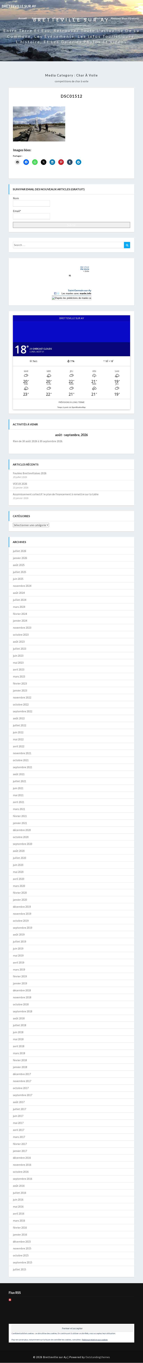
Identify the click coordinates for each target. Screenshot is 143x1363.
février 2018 (20, 1060)
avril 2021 (18, 802)
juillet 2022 (19, 725)
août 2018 (19, 1018)
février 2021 (20, 816)
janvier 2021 (20, 823)
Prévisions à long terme (71, 402)
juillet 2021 (19, 781)
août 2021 (19, 774)
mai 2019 (18, 955)
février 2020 (20, 892)
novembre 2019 (22, 913)
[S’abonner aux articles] (10, 1301)
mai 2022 (18, 739)
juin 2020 (18, 865)
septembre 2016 (22, 1178)
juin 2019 (18, 948)
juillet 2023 (19, 648)
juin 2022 (18, 732)
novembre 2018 (22, 997)
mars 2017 (19, 1137)
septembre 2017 (22, 1095)
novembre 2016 (22, 1164)
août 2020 (19, 851)
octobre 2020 (21, 837)
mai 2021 (18, 795)
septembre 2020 (22, 844)
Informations (80, 18)
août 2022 (19, 718)
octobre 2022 (21, 704)
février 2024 (20, 614)
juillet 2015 (19, 1269)
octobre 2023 (21, 634)
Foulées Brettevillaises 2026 (29, 473)
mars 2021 (19, 809)
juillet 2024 (19, 599)
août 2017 (19, 1102)
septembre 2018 (22, 1011)
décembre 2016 (22, 1157)
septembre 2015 (22, 1262)
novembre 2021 (22, 753)
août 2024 (19, 592)
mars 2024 (19, 607)
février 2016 (20, 1227)
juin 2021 (18, 788)
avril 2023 (18, 669)
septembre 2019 (22, 927)
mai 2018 (18, 1039)
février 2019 (20, 976)
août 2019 (19, 934)
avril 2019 (18, 962)
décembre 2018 (22, 990)
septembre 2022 (22, 711)
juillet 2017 (19, 1109)
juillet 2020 (19, 858)
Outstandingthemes (97, 1357)
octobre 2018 (21, 1004)
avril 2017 (18, 1130)
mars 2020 (19, 886)
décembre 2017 (22, 1074)
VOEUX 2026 (20, 483)
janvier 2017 (20, 1151)
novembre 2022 (22, 697)
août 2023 (19, 641)
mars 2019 (19, 969)
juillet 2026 (19, 551)
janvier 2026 (20, 558)
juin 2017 (18, 1116)
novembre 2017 (22, 1081)
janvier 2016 (20, 1234)
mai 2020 (18, 872)
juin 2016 (18, 1199)
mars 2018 (19, 1053)
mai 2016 (18, 1206)
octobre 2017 (21, 1088)
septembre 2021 (22, 767)
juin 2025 (18, 578)
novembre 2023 (22, 627)
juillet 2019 (19, 941)
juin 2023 (18, 655)
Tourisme (59, 18)
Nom (16, 198)
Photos (99, 18)
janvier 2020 (20, 899)
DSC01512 (71, 96)
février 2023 (20, 683)
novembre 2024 (22, 585)
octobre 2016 (21, 1171)
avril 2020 (18, 879)
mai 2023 (18, 662)
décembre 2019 (22, 906)
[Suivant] (118, 435)
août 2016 (19, 1185)
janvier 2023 (20, 690)
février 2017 (20, 1144)
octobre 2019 (21, 920)
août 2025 (19, 565)
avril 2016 (18, 1213)
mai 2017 (18, 1123)
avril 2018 (18, 1046)
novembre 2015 (22, 1248)
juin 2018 (18, 1032)
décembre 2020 (22, 830)
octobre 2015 (21, 1255)
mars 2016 (19, 1220)
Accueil (22, 18)
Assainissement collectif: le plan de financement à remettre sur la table (56, 494)
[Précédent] (24, 435)
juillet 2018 (19, 1025)
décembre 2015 (22, 1241)
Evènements (39, 18)
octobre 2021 (21, 760)
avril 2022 (18, 746)
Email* (17, 211)
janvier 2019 (20, 983)
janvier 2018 (20, 1067)
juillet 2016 (19, 1192)
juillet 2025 (19, 572)
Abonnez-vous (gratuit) (125, 18)
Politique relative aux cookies (95, 1339)
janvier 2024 (20, 620)
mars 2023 (19, 676)
